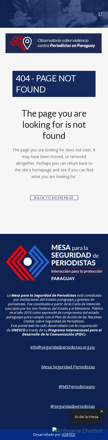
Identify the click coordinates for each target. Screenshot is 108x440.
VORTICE (68, 434)
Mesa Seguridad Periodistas (68, 366)
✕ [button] (101, 411)
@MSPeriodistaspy (77, 386)
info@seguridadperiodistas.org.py (62, 347)
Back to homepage (54, 198)
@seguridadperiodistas (72, 406)
